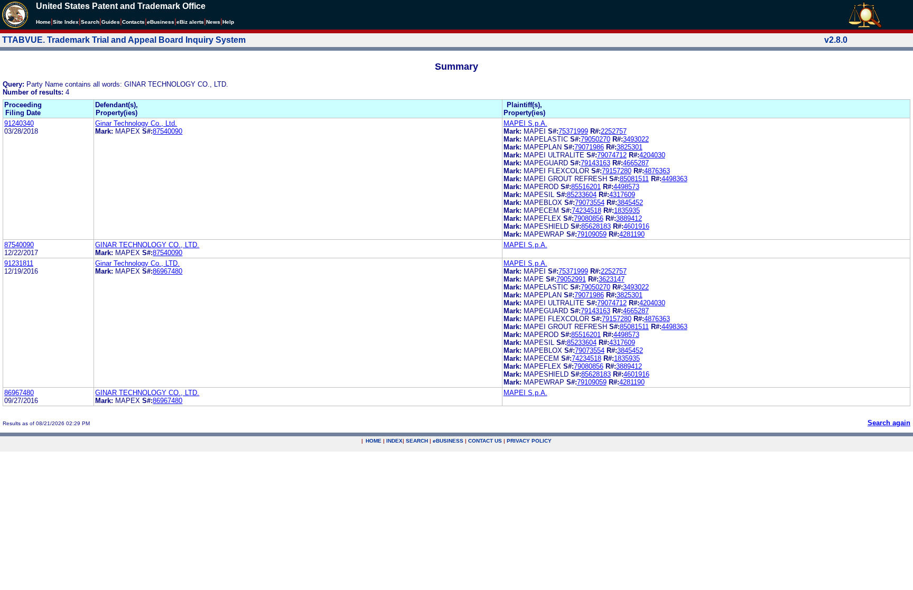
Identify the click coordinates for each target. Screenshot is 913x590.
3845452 (630, 203)
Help (228, 22)
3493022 (636, 139)
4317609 (622, 195)
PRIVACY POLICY (529, 441)
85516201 (586, 187)
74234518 (586, 210)
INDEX (394, 441)
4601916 (636, 226)
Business (160, 22)
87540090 (167, 131)
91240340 (19, 123)
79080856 (588, 218)
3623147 (612, 279)
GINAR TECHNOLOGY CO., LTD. (147, 245)
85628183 (596, 226)
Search (90, 22)
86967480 (167, 271)
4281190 (632, 234)
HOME (373, 441)
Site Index (66, 22)
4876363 (657, 171)
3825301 (629, 147)
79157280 (616, 171)
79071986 (589, 147)
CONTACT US (485, 441)
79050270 (595, 139)
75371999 (573, 131)
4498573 (626, 187)
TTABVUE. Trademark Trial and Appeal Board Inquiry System (124, 39)
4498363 (674, 179)
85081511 (634, 179)
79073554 (589, 203)
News (213, 22)
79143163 (595, 163)
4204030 (652, 155)
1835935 (627, 210)
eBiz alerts (190, 22)
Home (43, 22)
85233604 (582, 195)
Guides (110, 22)
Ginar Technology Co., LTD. (137, 263)
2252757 (614, 131)
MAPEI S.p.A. (525, 123)
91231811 (18, 263)
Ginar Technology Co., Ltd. (136, 123)
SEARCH (417, 441)
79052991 (571, 279)
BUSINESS (448, 441)
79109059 (592, 234)
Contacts (133, 22)
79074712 (612, 155)
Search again (889, 423)
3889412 (629, 218)
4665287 (636, 163)
